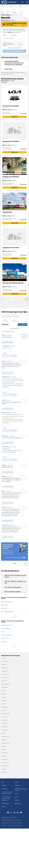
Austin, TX (3, 746)
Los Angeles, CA (4, 661)
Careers (16, 782)
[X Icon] (11, 812)
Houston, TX (4, 756)
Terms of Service (4, 825)
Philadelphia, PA (5, 743)
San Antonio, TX (4, 759)
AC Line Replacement (6, 628)
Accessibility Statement (19, 825)
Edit (12, 15)
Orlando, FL (4, 694)
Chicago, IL (3, 703)
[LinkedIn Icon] (18, 812)
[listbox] (11, 331)
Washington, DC (5, 766)
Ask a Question (22, 324)
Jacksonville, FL (4, 687)
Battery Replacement (6, 602)
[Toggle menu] (27, 2)
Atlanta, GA (3, 700)
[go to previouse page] (26, 299)
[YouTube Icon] (21, 812)
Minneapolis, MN (5, 713)
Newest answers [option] (11, 331)
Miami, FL (3, 690)
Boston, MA (4, 739)
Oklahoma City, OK (5, 736)
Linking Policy (11, 825)
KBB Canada (17, 803)
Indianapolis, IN (5, 707)
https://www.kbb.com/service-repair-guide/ (12, 383)
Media (16, 793)
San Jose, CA (4, 677)
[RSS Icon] (14, 812)
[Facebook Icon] (8, 812)
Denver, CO (4, 681)
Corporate (17, 785)
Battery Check (4, 641)
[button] (14, 551)
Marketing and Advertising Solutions (21, 789)
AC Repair (3, 631)
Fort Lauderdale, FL (5, 684)
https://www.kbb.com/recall (17, 378)
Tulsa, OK (3, 733)
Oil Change (4, 608)
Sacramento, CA (5, 667)
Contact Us (4, 785)
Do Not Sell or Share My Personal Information (7, 792)
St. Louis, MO (4, 716)
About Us (4, 806)
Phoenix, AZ (4, 658)
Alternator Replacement (6, 635)
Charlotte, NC (4, 726)
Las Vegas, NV (4, 720)
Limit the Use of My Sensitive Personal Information (6, 798)
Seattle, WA (4, 769)
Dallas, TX (3, 749)
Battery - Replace (5, 638)
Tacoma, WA (4, 772)
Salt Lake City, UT (5, 762)
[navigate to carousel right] (26, 563)
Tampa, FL (3, 697)
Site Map (17, 797)
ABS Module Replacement (7, 625)
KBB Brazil (17, 800)
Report (14, 355)
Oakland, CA (4, 664)
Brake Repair (4, 605)
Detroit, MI (3, 710)
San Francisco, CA (5, 674)
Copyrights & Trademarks (6, 822)
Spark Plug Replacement (7, 611)
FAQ (2, 782)
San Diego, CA (4, 671)
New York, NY (4, 723)
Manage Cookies (5, 803)
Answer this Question (7, 342)
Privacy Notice (5, 788)
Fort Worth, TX (4, 752)
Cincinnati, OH (4, 730)
